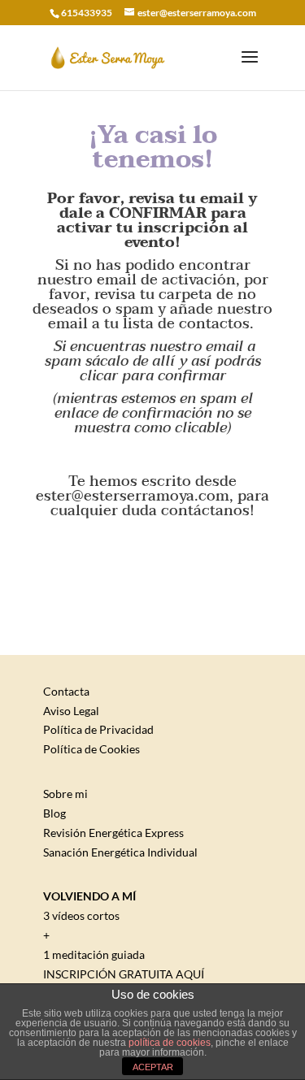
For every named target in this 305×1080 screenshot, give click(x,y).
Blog (54, 813)
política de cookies (170, 1042)
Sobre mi (65, 793)
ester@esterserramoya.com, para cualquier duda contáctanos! (152, 503)
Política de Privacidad (98, 729)
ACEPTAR (153, 1067)
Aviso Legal (71, 711)
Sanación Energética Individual (120, 852)
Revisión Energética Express (113, 832)
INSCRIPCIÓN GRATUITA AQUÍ (123, 974)
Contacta (66, 691)
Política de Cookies (91, 749)
